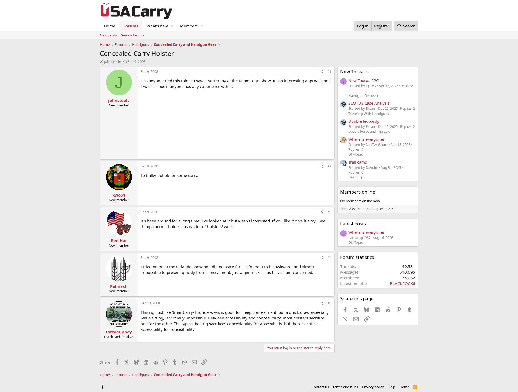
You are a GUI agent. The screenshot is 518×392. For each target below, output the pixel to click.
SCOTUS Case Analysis (369, 103)
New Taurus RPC (363, 80)
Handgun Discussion (364, 95)
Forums (130, 26)
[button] (172, 26)
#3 (330, 212)
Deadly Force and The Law (369, 131)
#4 (330, 257)
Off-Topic (355, 154)
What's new (157, 26)
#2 (330, 166)
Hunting (355, 177)
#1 (330, 71)
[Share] (322, 72)
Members (189, 26)
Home (109, 26)
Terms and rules (345, 386)
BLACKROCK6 (402, 283)
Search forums (132, 35)
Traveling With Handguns (368, 113)
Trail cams (357, 162)
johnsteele (112, 61)
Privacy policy (373, 386)
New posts (108, 35)
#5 (330, 303)
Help (391, 386)
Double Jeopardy (363, 121)
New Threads (354, 71)
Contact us (320, 386)
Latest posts (353, 224)
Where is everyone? (366, 139)
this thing (182, 80)
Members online (357, 192)
